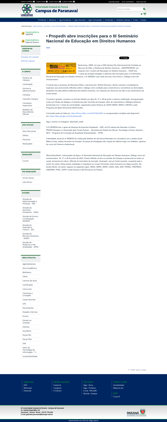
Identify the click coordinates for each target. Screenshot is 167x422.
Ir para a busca (54, 1)
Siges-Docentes (79, 20)
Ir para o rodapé (68, 1)
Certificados (109, 20)
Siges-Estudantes (65, 20)
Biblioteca (52, 20)
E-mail (135, 20)
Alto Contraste (128, 2)
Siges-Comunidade (95, 20)
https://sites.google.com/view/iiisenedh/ (66, 116)
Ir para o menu (41, 1)
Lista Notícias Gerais (59, 26)
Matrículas (28, 388)
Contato (143, 20)
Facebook (57, 385)
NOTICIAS (47, 26)
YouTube (145, 14)
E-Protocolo (42, 20)
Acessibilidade (114, 2)
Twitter (141, 14)
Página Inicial (38, 26)
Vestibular (27, 391)
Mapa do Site (141, 2)
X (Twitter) (57, 391)
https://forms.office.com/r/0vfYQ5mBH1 (87, 113)
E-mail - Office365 (90, 391)
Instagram (57, 388)
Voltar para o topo (138, 370)
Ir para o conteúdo (27, 1)
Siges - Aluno (88, 385)
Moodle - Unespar (90, 394)
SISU (25, 385)
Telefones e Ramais (123, 20)
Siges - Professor (89, 388)
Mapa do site (118, 388)
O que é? (116, 397)
